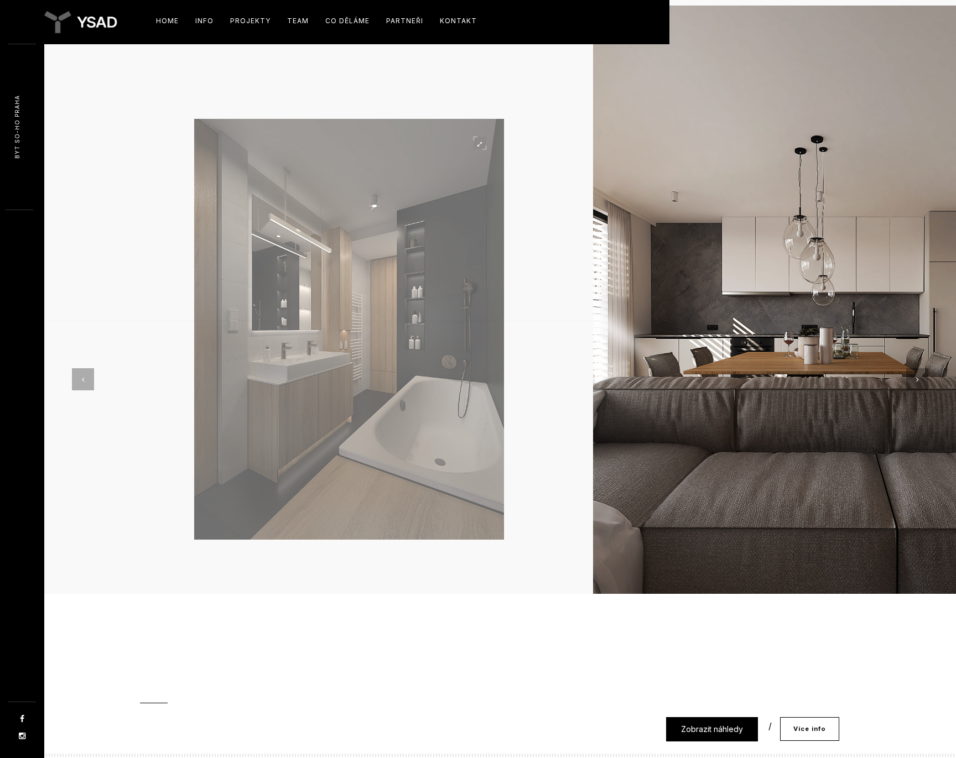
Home (167, 21)
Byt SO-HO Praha (17, 127)
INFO (204, 21)
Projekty (250, 21)
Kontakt (458, 21)
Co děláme (347, 21)
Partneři (404, 21)
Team (298, 21)
